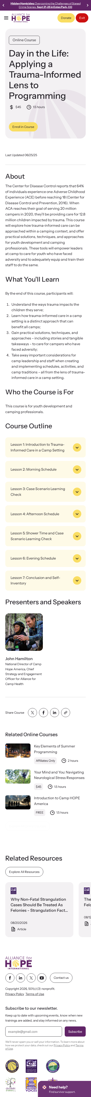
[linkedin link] (20, 978)
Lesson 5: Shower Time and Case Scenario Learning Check (37, 536)
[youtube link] (41, 978)
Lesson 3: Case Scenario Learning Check (38, 492)
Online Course (24, 40)
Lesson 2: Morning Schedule (34, 469)
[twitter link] (31, 978)
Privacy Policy (14, 994)
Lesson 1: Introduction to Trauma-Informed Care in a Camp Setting (37, 447)
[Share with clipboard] (65, 712)
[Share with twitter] (32, 712)
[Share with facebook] (43, 712)
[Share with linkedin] (54, 712)
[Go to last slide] (3, 5)
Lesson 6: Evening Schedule (33, 558)
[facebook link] (10, 978)
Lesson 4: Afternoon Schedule (35, 514)
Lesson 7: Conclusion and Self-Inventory (35, 580)
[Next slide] (87, 5)
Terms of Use (34, 994)
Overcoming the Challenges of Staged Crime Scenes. (46, 5)
